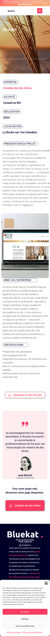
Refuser (25, 619)
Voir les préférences (25, 626)
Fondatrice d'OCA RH (25, 478)
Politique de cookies (14, 632)
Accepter (25, 612)
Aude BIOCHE (25, 475)
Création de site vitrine (17, 88)
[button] (46, 583)
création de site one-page (28, 577)
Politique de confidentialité (32, 632)
